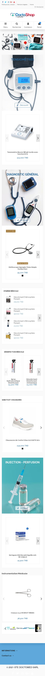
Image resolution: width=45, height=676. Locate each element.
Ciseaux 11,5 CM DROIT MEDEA (22, 613)
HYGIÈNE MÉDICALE (11, 291)
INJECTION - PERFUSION (22, 462)
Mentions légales (22, 4)
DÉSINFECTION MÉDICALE (14, 352)
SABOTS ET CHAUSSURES (11, 400)
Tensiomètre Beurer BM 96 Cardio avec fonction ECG (22, 153)
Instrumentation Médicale (14, 573)
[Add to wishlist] (20, 149)
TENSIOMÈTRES (22, 59)
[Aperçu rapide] (24, 149)
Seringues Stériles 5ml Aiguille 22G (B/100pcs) (22, 556)
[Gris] (22, 448)
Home (32, 4)
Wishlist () (39, 7)
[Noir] (22, 275)
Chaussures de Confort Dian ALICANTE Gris (23, 440)
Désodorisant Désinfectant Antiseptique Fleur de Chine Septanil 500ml (32, 382)
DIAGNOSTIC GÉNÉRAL (23, 174)
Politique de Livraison (8, 4)
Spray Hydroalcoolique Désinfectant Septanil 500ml (13, 382)
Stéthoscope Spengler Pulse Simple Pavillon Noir (23, 268)
